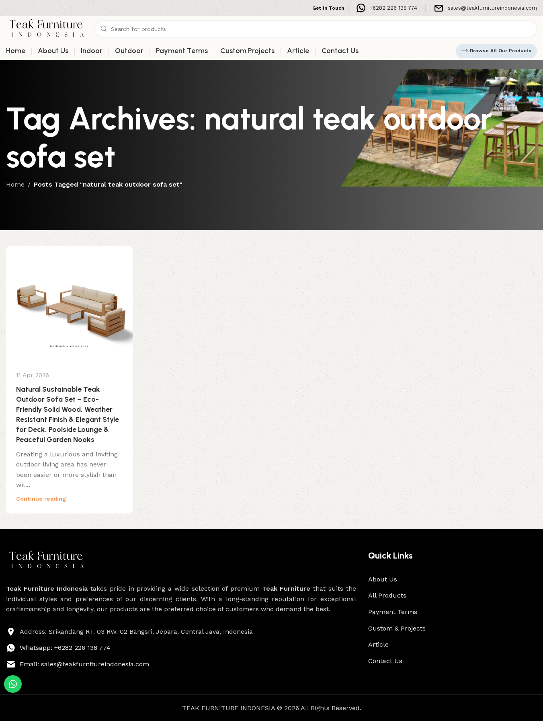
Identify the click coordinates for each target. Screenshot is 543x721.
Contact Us (385, 661)
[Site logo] (46, 28)
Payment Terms (392, 612)
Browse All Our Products (500, 50)
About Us (382, 579)
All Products (387, 595)
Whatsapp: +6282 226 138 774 (65, 647)
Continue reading (41, 498)
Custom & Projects (397, 628)
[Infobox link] (387, 8)
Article (378, 644)
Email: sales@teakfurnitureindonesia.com (84, 664)
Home (15, 184)
